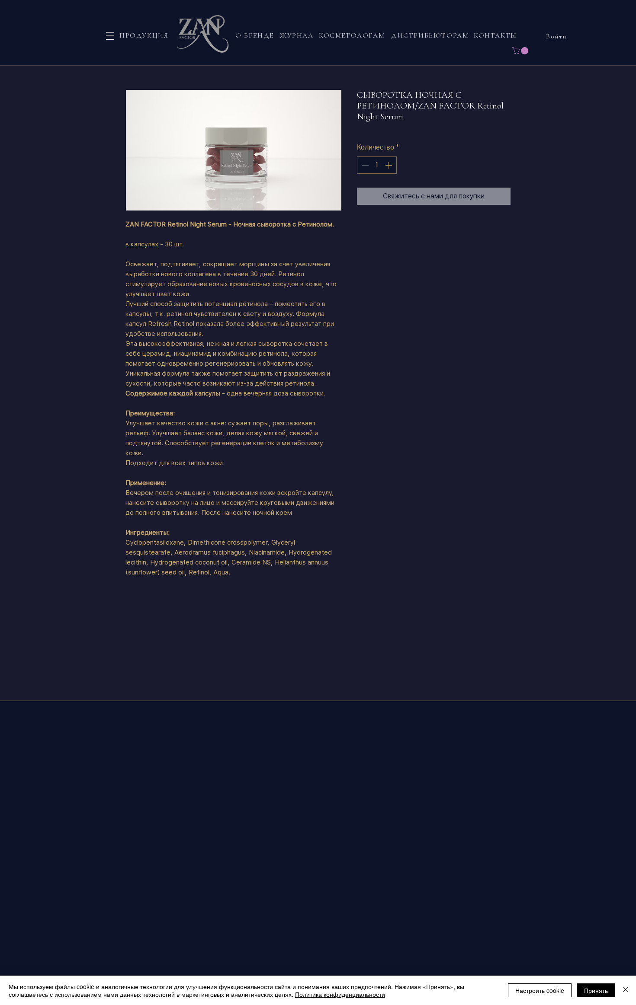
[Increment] (389, 165)
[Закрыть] (625, 990)
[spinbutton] (376, 165)
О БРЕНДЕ (254, 35)
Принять (596, 990)
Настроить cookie (539, 990)
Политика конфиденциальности (340, 994)
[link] (521, 50)
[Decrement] (364, 165)
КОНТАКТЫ (495, 35)
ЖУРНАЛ (296, 35)
